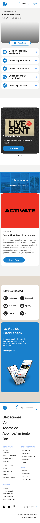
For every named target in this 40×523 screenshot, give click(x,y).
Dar (5, 439)
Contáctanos (26, 479)
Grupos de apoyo (9, 499)
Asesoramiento (8, 496)
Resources (26, 450)
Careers (25, 476)
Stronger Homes (9, 477)
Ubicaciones (12, 417)
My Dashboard (27, 408)
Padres (5, 474)
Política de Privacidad (28, 517)
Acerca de (10, 428)
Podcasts (25, 459)
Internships (26, 473)
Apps (24, 462)
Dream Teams (8, 458)
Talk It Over (26, 453)
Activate (6, 452)
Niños (5, 468)
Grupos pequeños (9, 455)
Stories (24, 470)
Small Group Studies (29, 456)
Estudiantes (7, 471)
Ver (5, 422)
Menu (24, 4)
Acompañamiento (16, 433)
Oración (6, 488)
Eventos (6, 461)
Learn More (13, 148)
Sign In (35, 4)
